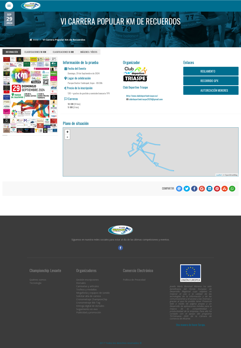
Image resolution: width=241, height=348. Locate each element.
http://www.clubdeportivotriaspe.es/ (142, 95)
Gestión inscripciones (87, 279)
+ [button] (67, 132)
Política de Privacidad (134, 279)
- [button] (67, 137)
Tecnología (35, 282)
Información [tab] (12, 52)
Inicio (35, 39)
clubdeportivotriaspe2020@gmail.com (146, 99)
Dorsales (81, 282)
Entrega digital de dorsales (90, 305)
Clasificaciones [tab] (35, 52)
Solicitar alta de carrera (88, 296)
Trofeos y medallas (86, 289)
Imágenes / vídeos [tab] (88, 52)
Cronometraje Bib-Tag (88, 302)
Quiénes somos (38, 279)
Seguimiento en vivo (87, 309)
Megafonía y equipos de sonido (93, 292)
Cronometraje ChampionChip (91, 299)
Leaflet (219, 175)
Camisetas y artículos (87, 286)
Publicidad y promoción (88, 312)
